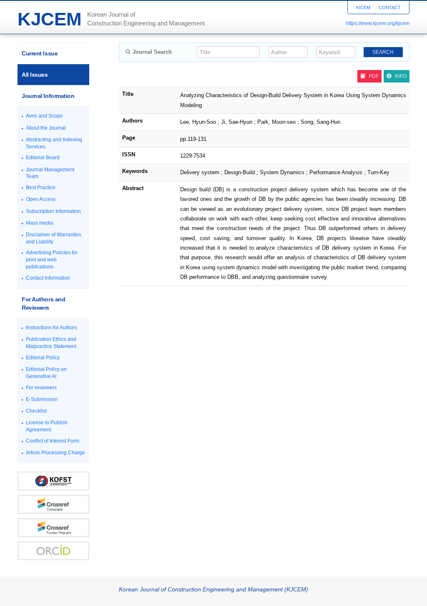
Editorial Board (43, 157)
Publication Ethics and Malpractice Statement (51, 342)
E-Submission (42, 399)
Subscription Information (53, 211)
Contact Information (48, 278)
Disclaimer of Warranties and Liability (53, 238)
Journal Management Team (50, 173)
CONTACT (390, 7)
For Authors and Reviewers (43, 303)
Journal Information (48, 96)
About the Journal (46, 128)
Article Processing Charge (55, 453)
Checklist (36, 411)
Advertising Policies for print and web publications (52, 260)
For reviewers (41, 388)
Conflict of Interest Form (52, 441)
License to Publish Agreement (47, 426)
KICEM (363, 7)
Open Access (40, 199)
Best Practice (40, 187)
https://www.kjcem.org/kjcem (377, 23)
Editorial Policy (43, 358)
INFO (401, 76)
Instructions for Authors (51, 328)
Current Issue (40, 53)
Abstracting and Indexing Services (54, 143)
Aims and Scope (44, 116)
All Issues (35, 74)
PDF (374, 76)
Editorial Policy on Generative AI (46, 372)
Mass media (39, 223)
